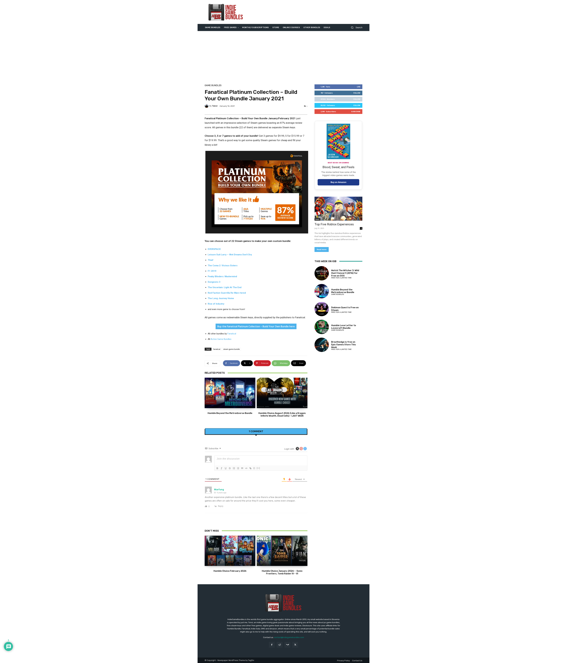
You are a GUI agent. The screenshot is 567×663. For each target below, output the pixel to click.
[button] (355, 27)
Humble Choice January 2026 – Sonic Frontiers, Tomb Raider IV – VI (282, 572)
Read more (321, 249)
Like (358, 87)
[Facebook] (272, 645)
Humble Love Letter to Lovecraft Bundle (343, 326)
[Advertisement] (308, 12)
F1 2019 (212, 271)
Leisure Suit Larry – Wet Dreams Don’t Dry (230, 254)
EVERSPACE (214, 249)
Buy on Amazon (338, 182)
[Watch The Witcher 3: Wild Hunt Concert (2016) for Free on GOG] (322, 273)
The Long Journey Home (221, 298)
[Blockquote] (242, 468)
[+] (258, 468)
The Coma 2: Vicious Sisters (222, 265)
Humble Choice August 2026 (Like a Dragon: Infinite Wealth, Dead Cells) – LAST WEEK (282, 414)
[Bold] (217, 468)
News (317, 219)
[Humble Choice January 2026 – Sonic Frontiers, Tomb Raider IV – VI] (282, 551)
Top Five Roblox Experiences (334, 224)
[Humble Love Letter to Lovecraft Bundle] (322, 327)
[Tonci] (207, 106)
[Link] (250, 468)
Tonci (214, 106)
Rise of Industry (216, 303)
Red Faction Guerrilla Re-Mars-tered (227, 293)
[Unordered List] (238, 468)
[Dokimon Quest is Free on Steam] (322, 309)
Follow (356, 93)
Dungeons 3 (214, 282)
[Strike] (230, 468)
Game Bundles (213, 85)
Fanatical (231, 333)
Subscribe (355, 111)
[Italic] (221, 468)
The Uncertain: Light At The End (224, 287)
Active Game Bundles (221, 339)
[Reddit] (279, 645)
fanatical (216, 349)
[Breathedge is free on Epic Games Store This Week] (322, 345)
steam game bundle (231, 349)
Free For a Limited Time (341, 278)
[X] (295, 645)
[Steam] (287, 645)
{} (254, 468)
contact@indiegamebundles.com (289, 637)
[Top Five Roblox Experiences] (338, 209)
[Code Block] (246, 468)
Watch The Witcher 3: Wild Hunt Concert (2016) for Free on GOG (345, 273)
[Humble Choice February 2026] (230, 551)
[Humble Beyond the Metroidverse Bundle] (230, 393)
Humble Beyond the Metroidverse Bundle (230, 413)
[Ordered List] (234, 468)
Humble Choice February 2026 (230, 571)
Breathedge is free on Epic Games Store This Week (343, 345)
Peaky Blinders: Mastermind (222, 276)
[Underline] (226, 468)
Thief (210, 260)
